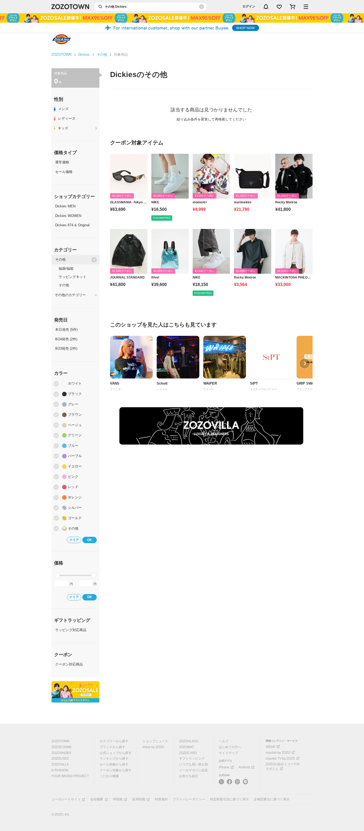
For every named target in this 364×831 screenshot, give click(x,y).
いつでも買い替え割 (193, 764)
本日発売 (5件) (66, 330)
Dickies (84, 55)
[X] (221, 784)
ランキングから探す (114, 758)
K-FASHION (59, 770)
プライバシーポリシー (189, 799)
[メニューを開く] (306, 6)
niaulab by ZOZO (278, 753)
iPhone (224, 767)
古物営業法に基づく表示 (271, 799)
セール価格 (63, 172)
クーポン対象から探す (116, 770)
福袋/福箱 (66, 269)
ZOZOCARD (188, 753)
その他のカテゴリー (70, 295)
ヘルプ (223, 741)
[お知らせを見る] (266, 6)
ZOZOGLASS (188, 741)
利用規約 (161, 799)
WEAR (270, 747)
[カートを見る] (292, 6)
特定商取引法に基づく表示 (229, 799)
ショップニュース (155, 741)
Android (244, 767)
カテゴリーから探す (114, 741)
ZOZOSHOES (61, 753)
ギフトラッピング (192, 758)
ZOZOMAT (186, 747)
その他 (102, 55)
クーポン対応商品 (69, 664)
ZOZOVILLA (60, 764)
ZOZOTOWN (61, 55)
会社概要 (96, 799)
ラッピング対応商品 (70, 630)
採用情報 (138, 799)
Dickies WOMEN (68, 216)
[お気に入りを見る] (279, 6)
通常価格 (62, 162)
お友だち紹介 (188, 776)
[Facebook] (229, 784)
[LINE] (245, 782)
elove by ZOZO (153, 747)
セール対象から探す (114, 764)
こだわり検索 (109, 776)
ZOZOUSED (60, 758)
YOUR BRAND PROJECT (70, 776)
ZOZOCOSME (61, 747)
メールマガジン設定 (193, 770)
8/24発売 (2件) (66, 339)
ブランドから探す (112, 747)
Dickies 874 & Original (72, 225)
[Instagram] (237, 784)
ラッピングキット (72, 277)
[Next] (304, 363)
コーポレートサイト (66, 799)
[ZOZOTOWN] (70, 6)
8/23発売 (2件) (66, 348)
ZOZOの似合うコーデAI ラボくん (283, 766)
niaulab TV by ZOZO (280, 758)
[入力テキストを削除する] (201, 6)
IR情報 (118, 799)
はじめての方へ (230, 747)
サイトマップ (228, 753)
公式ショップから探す (116, 753)
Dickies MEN (65, 206)
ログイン (248, 6)
